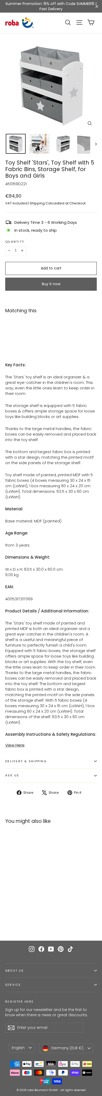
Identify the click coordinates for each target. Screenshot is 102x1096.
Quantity (14, 242)
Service (13, 985)
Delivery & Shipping (26, 761)
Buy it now (51, 284)
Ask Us (12, 775)
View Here (15, 745)
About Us (14, 971)
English (18, 1047)
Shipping (37, 203)
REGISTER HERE (19, 1001)
